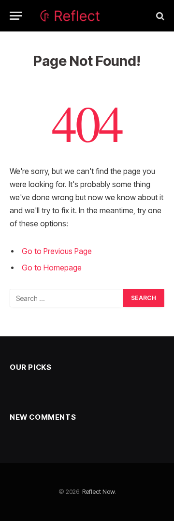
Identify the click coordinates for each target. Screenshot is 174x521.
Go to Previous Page (57, 251)
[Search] (159, 16)
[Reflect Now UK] (87, 16)
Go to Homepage (52, 267)
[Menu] (16, 16)
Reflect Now (98, 491)
